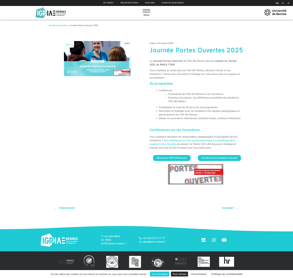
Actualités (62, 26)
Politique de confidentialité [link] (226, 274)
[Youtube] (224, 240)
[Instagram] (214, 240)
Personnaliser (199, 274)
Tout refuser (179, 274)
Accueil (52, 26)
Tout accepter (160, 274)
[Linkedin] (203, 240)
